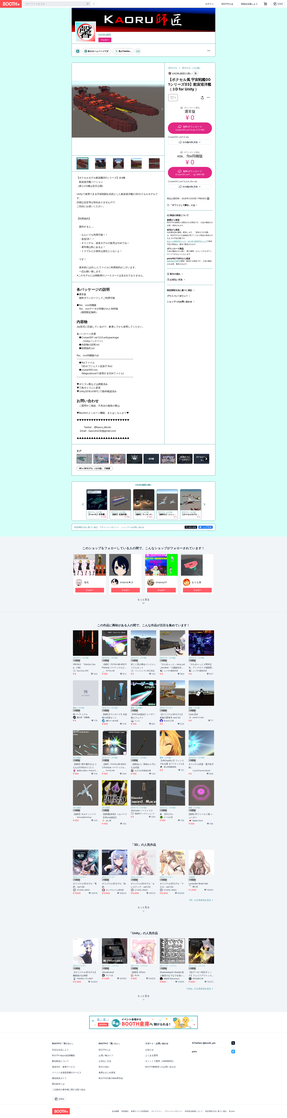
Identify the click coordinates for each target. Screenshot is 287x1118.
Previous (74, 109)
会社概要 (115, 1111)
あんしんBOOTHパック (176, 241)
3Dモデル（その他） (191, 68)
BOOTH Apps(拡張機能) (63, 1055)
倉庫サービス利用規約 (140, 1111)
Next (162, 109)
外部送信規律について (194, 1111)
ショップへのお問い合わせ (179, 301)
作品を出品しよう (249, 4)
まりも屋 (196, 582)
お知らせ (149, 1049)
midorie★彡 (126, 582)
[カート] (195, 73)
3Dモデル (172, 68)
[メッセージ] (138, 51)
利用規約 (125, 1111)
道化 (86, 582)
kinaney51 (161, 582)
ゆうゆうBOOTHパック (197, 241)
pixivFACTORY (173, 261)
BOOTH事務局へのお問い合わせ (160, 1066)
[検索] (87, 4)
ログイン (209, 4)
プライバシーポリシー (177, 296)
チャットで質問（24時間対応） (160, 1061)
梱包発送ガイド (59, 1078)
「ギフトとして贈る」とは (182, 205)
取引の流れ (175, 274)
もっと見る (143, 599)
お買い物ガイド (106, 1055)
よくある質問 (151, 1055)
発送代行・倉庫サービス (63, 1066)
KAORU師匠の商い (143, 485)
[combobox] (57, 3)
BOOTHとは (227, 4)
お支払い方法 (176, 279)
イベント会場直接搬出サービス (66, 1072)
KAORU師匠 (104, 34)
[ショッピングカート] (265, 4)
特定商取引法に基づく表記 (179, 290)
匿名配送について (60, 1061)
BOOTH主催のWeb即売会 (111, 1078)
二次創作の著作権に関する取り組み (69, 1089)
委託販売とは (58, 1084)
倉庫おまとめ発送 (107, 1072)
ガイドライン (156, 1111)
